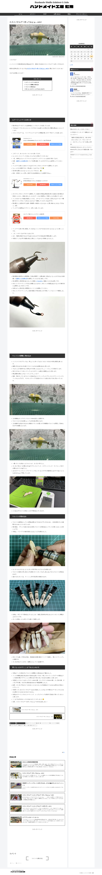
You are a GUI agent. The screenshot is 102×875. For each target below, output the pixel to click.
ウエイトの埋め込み (31, 86)
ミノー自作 (27, 725)
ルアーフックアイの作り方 (32, 82)
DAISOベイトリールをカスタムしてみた (81, 156)
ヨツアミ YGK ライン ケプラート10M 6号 (33, 214)
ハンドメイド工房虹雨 (55, 723)
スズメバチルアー (14, 725)
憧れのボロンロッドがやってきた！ (80, 129)
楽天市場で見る (43, 144)
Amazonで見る (30, 144)
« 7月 (71, 64)
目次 (35, 79)
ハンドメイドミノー (21, 723)
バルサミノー (34, 725)
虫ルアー (21, 725)
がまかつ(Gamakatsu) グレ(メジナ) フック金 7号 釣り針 (37, 140)
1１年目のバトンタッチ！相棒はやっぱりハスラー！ (81, 133)
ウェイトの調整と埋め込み (32, 84)
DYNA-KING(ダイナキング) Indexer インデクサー (35, 180)
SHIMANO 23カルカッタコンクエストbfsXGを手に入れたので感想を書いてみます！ (81, 149)
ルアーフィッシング (31, 723)
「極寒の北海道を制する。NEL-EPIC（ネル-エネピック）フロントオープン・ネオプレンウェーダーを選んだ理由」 (81, 141)
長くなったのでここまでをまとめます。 (36, 89)
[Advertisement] (37, 106)
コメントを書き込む (37, 858)
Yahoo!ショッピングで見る (56, 144)
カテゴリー (13, 723)
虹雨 (38, 723)
